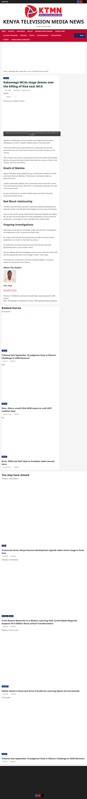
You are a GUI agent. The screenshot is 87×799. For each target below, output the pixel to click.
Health (30, 31)
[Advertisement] (43, 57)
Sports (31, 35)
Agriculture (60, 31)
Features (23, 35)
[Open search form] (72, 35)
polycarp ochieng (7, 414)
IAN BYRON (5, 556)
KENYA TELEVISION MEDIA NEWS (43, 21)
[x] (84, 1)
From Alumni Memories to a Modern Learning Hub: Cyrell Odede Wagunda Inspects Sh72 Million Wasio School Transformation (39, 622)
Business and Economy (44, 31)
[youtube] (81, 1)
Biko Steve (5, 361)
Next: (30, 301)
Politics (11, 31)
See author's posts (10, 290)
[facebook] (78, 1)
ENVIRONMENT (56, 35)
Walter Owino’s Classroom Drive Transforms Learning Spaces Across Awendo (41, 691)
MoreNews (36, 798)
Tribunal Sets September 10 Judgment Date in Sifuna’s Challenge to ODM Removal (29, 356)
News (4, 31)
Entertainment (42, 35)
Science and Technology (20, 40)
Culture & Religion (10, 35)
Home (5, 71)
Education (21, 31)
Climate (6, 40)
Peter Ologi (8, 90)
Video (82, 35)
